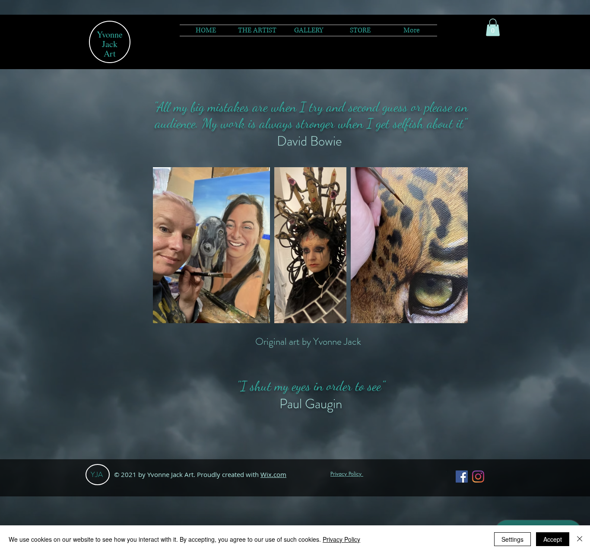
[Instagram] (478, 476)
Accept (552, 539)
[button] (308, 30)
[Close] (579, 539)
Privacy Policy (341, 539)
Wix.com (273, 474)
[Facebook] (462, 476)
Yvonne (110, 34)
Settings (512, 539)
